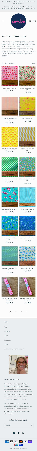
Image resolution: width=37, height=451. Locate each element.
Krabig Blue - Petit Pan (27, 268)
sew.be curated (16, 448)
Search (6, 344)
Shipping (7, 331)
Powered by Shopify (23, 448)
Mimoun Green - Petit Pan (9, 179)
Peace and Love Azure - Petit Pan (27, 179)
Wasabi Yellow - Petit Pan (9, 148)
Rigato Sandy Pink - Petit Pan (9, 119)
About (6, 335)
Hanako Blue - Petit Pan (27, 238)
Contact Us (7, 340)
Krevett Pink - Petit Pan (9, 88)
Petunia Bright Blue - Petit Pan (9, 238)
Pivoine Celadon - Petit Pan (9, 209)
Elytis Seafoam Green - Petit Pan (10, 269)
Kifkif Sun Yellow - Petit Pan (27, 149)
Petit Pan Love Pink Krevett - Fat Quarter (9, 299)
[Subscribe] (31, 425)
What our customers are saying (14, 349)
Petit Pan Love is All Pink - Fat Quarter (27, 299)
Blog (5, 327)
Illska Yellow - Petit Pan (27, 118)
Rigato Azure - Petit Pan (27, 209)
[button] (2, 21)
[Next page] (26, 311)
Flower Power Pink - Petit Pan (27, 88)
